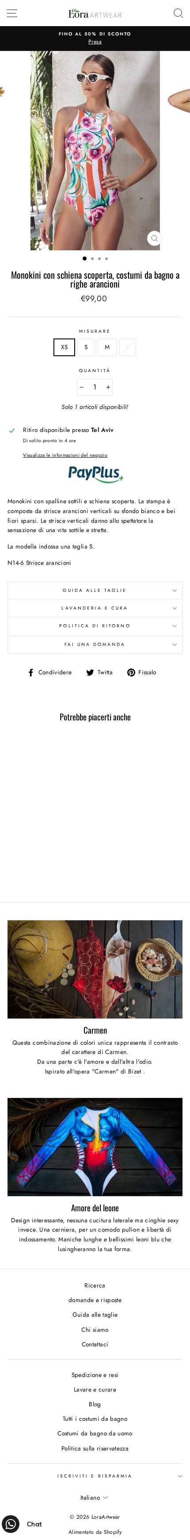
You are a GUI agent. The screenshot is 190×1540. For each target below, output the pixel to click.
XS (64, 346)
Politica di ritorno (94, 625)
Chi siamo (94, 1329)
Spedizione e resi (95, 1374)
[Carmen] (95, 969)
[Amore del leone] (95, 1147)
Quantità (95, 370)
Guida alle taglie (95, 590)
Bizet (134, 1071)
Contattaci (95, 1344)
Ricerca (94, 1285)
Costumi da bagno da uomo (94, 1433)
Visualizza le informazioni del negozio (65, 455)
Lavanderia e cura (94, 608)
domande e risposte (95, 1299)
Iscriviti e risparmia (95, 1476)
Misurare (95, 331)
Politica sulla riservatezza (95, 1448)
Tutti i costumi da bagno (95, 1418)
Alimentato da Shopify (95, 1532)
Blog (95, 1404)
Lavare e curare (95, 1389)
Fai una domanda (95, 644)
